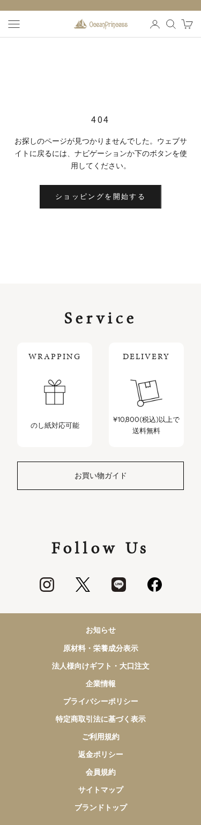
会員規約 (101, 772)
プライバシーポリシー (100, 701)
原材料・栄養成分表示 (100, 648)
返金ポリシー (100, 754)
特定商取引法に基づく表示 (101, 719)
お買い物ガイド (101, 475)
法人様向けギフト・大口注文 (101, 666)
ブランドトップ (101, 807)
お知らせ (101, 630)
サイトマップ (100, 789)
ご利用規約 (101, 736)
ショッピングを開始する (100, 196)
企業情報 (101, 683)
